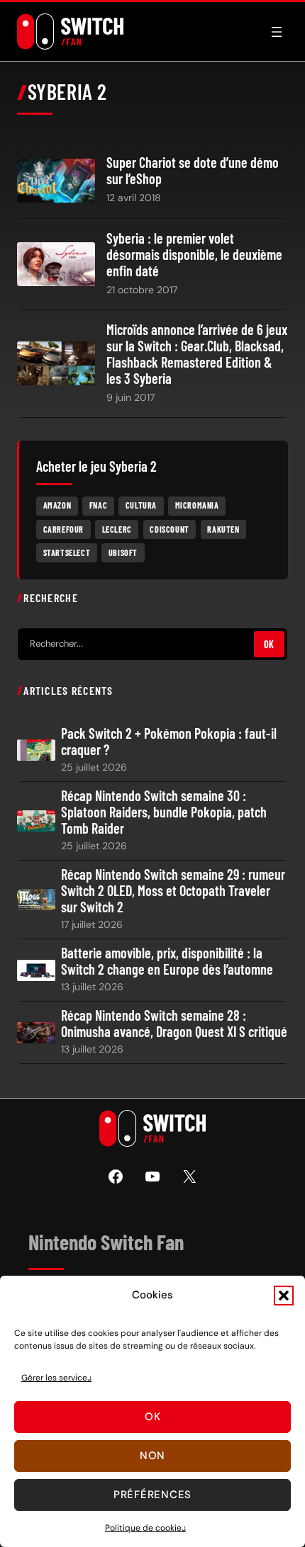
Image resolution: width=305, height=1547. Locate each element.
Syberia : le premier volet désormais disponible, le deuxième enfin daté (194, 254)
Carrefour (63, 529)
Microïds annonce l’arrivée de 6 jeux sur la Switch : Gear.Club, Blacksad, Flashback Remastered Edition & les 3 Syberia (196, 354)
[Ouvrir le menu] (276, 32)
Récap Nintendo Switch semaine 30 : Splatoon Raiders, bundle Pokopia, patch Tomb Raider (164, 812)
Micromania (197, 505)
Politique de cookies (145, 1528)
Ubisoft (123, 552)
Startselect (67, 552)
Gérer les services (56, 1377)
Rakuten (223, 529)
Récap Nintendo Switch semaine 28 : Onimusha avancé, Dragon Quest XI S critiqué (174, 1023)
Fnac (98, 505)
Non (152, 1456)
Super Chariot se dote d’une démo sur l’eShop (192, 170)
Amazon (57, 505)
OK (269, 644)
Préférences (152, 1495)
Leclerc (117, 529)
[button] (284, 1295)
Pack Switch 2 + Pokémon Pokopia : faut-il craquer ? (169, 741)
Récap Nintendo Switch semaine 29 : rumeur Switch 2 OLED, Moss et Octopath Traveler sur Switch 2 (173, 890)
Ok (153, 1417)
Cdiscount (169, 529)
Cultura (141, 505)
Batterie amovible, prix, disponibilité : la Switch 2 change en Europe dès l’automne (167, 961)
